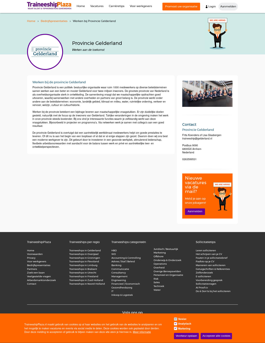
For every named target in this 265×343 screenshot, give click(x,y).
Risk (156, 279)
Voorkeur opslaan (186, 336)
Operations (160, 264)
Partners (32, 269)
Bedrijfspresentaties (54, 21)
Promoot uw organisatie (181, 6)
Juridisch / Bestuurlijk (166, 249)
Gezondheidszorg (121, 288)
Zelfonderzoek (204, 273)
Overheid (159, 268)
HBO (114, 251)
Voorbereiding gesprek (209, 280)
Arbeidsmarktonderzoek (41, 280)
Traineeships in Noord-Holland (87, 284)
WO (113, 254)
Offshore (159, 256)
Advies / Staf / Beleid (123, 261)
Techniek (159, 286)
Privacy (31, 258)
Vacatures (96, 6)
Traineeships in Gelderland (85, 251)
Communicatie (120, 269)
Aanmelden (228, 6)
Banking (116, 265)
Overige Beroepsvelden (167, 271)
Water (157, 290)
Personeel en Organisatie (168, 275)
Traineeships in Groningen (84, 258)
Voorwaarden (35, 254)
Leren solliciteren (206, 251)
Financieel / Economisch (125, 284)
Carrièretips (116, 6)
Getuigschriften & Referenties (213, 269)
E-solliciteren (203, 276)
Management (119, 276)
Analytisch (184, 324)
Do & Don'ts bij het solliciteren (213, 291)
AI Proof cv (202, 288)
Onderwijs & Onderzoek (167, 260)
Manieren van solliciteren (211, 265)
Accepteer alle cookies (216, 336)
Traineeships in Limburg (83, 265)
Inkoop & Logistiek (122, 295)
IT (112, 291)
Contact (31, 284)
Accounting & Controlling (126, 258)
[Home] (50, 5)
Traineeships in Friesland (83, 276)
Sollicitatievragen (206, 284)
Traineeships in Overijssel (84, 254)
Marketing (160, 253)
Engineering (118, 280)
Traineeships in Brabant (83, 269)
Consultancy (118, 273)
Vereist (182, 319)
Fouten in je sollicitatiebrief (211, 258)
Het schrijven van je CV (209, 254)
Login (212, 6)
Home (81, 6)
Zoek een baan (36, 273)
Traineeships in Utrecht (82, 273)
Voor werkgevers (141, 6)
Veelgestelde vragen (39, 276)
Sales (157, 282)
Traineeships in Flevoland (84, 261)
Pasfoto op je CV (205, 261)
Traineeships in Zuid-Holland (86, 280)
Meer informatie (142, 332)
